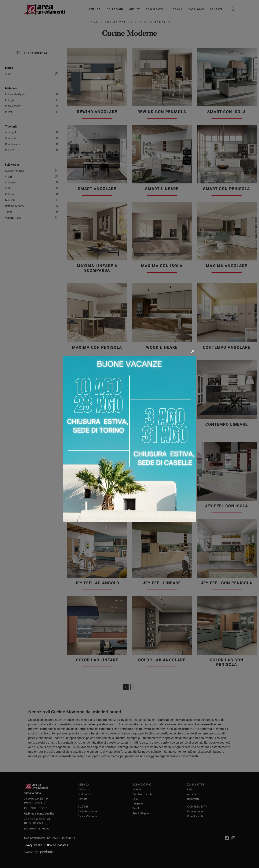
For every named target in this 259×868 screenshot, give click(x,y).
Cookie (38, 845)
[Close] (193, 351)
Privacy (28, 845)
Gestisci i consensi (57, 845)
